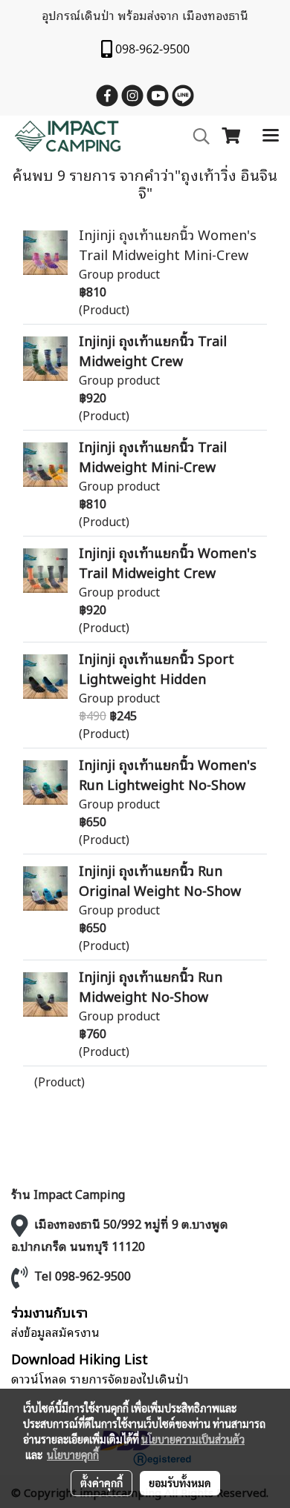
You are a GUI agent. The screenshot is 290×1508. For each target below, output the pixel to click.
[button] (196, 136)
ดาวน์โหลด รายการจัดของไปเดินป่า (100, 1378)
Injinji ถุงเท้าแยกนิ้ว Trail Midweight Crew (153, 350)
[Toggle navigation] (270, 136)
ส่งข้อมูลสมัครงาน (55, 1331)
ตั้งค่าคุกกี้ (101, 1482)
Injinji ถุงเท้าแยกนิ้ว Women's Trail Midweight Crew (168, 562)
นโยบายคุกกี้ (73, 1454)
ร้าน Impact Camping (68, 1193)
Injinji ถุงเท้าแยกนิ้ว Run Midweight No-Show (150, 986)
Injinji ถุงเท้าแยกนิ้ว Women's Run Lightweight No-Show (168, 774)
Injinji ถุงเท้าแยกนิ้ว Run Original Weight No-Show (160, 880)
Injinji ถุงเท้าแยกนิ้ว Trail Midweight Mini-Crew (153, 456)
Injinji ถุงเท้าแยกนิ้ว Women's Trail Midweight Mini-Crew (168, 244)
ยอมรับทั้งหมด (180, 1482)
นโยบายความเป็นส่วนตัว (193, 1439)
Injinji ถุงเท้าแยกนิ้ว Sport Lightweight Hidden (156, 668)
